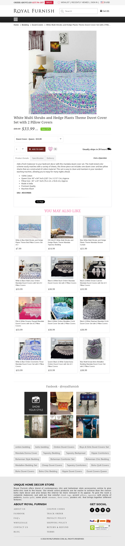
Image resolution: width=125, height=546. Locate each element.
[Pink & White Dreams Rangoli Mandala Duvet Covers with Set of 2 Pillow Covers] (30, 308)
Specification (37, 158)
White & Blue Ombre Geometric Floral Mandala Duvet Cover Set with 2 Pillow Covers (30, 364)
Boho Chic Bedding (48, 471)
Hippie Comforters (100, 453)
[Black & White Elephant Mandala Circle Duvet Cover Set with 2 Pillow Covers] (94, 308)
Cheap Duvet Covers (52, 465)
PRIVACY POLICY (56, 518)
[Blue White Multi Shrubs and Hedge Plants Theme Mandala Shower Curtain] (94, 227)
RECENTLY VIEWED (80, 2)
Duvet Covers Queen (97, 471)
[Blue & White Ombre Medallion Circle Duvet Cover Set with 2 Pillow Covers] (62, 308)
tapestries (92, 495)
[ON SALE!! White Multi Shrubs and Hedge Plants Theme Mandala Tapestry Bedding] (62, 227)
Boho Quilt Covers (100, 465)
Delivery (50, 158)
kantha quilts (29, 497)
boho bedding (42, 447)
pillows (83, 495)
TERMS (51, 532)
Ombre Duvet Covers (64, 447)
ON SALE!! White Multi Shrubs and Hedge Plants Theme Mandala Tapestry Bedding (60, 242)
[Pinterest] (103, 510)
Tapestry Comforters (76, 465)
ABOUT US (19, 509)
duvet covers (63, 497)
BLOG (17, 532)
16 (55, 149)
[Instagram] (108, 510)
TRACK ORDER (55, 514)
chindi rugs (66, 495)
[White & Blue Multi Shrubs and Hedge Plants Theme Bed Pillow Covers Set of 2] (30, 227)
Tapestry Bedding (51, 453)
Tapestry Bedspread (75, 453)
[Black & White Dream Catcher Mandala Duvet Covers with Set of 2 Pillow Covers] (94, 267)
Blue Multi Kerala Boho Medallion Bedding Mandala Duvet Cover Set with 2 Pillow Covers (92, 364)
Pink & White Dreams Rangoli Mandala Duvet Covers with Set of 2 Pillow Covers (30, 323)
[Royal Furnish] (36, 11)
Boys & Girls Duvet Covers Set (94, 447)
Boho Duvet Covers (24, 471)
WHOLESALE (21, 523)
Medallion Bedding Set (26, 465)
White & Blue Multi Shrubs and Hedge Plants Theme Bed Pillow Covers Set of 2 (29, 242)
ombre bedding (22, 447)
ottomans (52, 497)
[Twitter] (97, 510)
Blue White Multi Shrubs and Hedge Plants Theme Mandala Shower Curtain (93, 242)
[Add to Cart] (36, 149)
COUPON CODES (56, 509)
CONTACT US (21, 527)
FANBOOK (19, 514)
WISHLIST (65, 2)
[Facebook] (92, 510)
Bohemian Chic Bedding (97, 459)
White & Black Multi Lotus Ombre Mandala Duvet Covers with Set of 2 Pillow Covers (29, 283)
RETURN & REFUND (58, 527)
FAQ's (17, 518)
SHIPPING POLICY (57, 523)
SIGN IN (94, 2)
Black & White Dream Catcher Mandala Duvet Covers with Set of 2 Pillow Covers (93, 283)
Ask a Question (100, 158)
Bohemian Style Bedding (27, 459)
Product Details (22, 158)
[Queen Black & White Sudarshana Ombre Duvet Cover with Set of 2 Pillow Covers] (62, 348)
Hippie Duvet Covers (72, 471)
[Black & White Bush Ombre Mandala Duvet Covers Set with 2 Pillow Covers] (62, 267)
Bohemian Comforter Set (62, 459)
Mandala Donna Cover (26, 453)
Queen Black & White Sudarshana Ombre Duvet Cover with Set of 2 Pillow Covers (60, 364)
